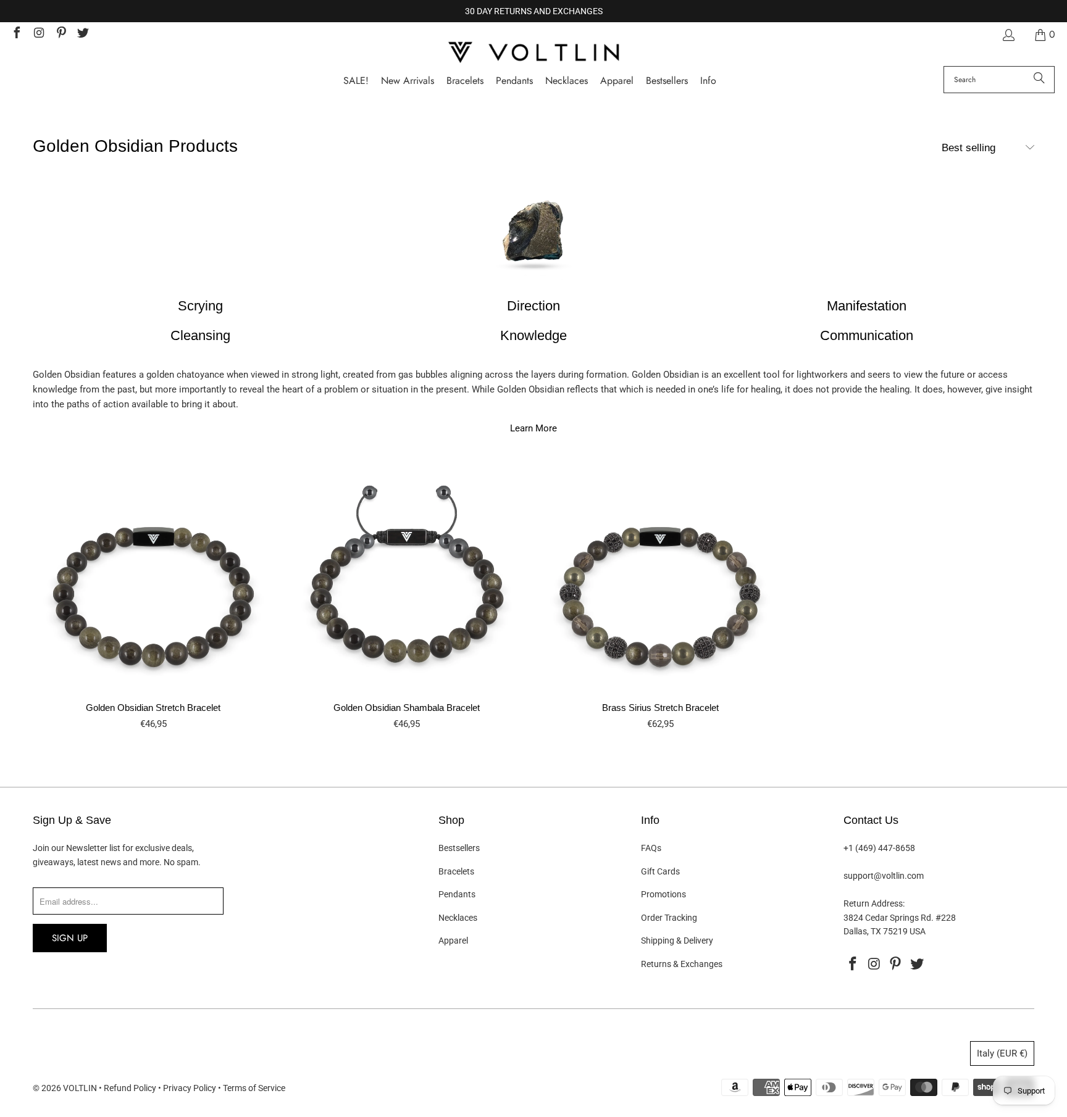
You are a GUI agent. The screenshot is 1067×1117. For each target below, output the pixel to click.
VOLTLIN (80, 1088)
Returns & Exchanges (681, 964)
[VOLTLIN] (533, 53)
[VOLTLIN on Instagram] (38, 34)
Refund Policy (130, 1088)
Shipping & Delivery (677, 940)
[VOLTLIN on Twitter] (83, 34)
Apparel (453, 940)
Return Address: (874, 903)
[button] (708, 81)
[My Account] (1008, 35)
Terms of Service (254, 1088)
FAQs (651, 848)
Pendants (456, 894)
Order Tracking (669, 918)
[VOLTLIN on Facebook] (16, 34)
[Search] (1039, 79)
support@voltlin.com (883, 876)
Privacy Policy (189, 1088)
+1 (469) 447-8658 (879, 848)
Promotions (663, 894)
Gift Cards (660, 871)
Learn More (533, 428)
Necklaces (457, 918)
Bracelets (456, 871)
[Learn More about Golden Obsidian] (533, 233)
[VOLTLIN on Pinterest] (60, 34)
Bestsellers (459, 848)
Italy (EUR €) (1002, 1053)
